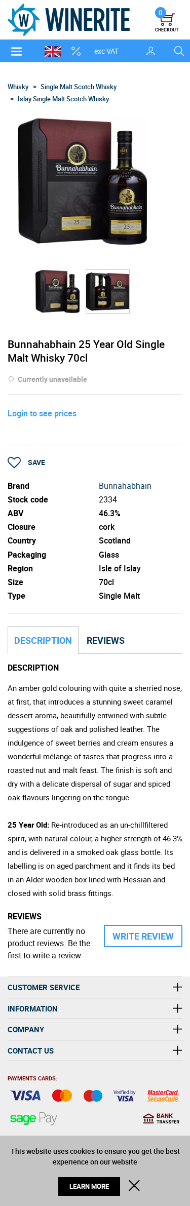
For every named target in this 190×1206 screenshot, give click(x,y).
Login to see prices (42, 413)
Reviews (106, 640)
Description (43, 640)
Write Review (143, 936)
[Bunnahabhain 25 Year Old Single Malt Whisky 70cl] (57, 291)
